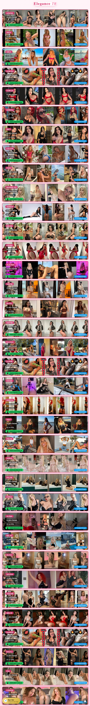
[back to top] (85, 701)
